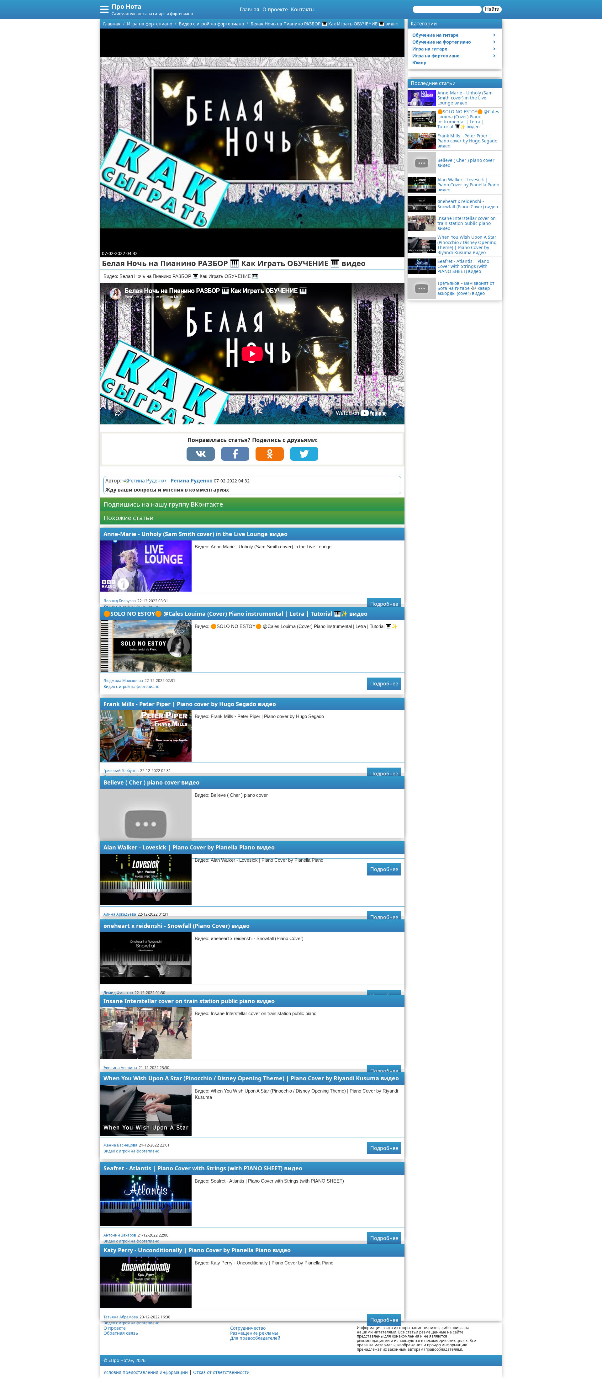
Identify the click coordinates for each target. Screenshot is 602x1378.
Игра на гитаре (429, 49)
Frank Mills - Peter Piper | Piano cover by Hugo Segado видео (189, 704)
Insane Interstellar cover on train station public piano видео (189, 1001)
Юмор (419, 63)
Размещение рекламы (254, 1333)
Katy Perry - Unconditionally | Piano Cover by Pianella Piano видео (197, 1250)
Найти (492, 9)
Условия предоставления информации (145, 1372)
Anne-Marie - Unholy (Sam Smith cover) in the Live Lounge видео (195, 534)
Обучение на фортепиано (441, 42)
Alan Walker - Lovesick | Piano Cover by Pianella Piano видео (189, 847)
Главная (249, 9)
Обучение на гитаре (435, 35)
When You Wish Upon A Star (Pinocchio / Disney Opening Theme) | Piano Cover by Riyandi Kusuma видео (251, 1078)
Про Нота (126, 6)
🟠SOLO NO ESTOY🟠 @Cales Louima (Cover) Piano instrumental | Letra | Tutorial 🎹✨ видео (235, 613)
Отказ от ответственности (221, 1372)
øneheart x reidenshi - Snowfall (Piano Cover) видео (176, 925)
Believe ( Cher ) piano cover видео (151, 782)
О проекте (275, 9)
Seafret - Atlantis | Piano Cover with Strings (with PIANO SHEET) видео (202, 1168)
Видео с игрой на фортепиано (131, 606)
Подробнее (384, 603)
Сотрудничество (248, 1328)
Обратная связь (120, 1333)
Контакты (302, 9)
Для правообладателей (255, 1338)
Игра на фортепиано (436, 56)
